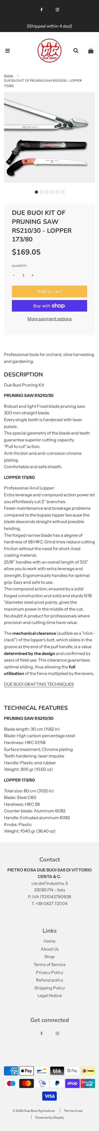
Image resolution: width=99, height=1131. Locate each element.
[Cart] (90, 50)
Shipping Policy (49, 987)
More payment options (49, 318)
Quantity (19, 266)
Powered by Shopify (49, 1117)
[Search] (75, 50)
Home (8, 76)
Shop (49, 956)
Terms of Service (50, 964)
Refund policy (49, 980)
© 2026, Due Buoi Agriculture (33, 1111)
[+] (32, 276)
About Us (50, 949)
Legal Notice (49, 995)
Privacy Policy (49, 972)
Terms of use (73, 1111)
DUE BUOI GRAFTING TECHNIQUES (39, 684)
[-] (14, 276)
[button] (36, 192)
